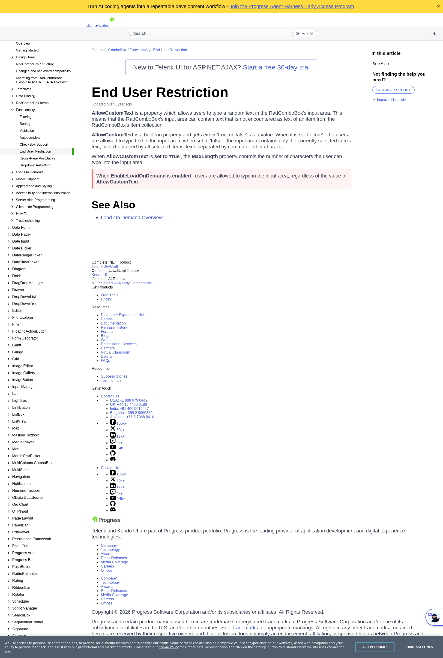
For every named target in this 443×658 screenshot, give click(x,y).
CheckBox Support (34, 144)
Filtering (25, 117)
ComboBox (117, 50)
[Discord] (113, 460)
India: (129, 409)
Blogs (105, 336)
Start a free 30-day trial (276, 67)
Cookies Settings (418, 647)
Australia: (132, 417)
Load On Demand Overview (132, 217)
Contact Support (393, 90)
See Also (113, 205)
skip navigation (98, 25)
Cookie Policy (169, 647)
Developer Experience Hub (123, 315)
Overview (23, 43)
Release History (114, 327)
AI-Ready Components (133, 283)
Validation (27, 130)
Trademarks (245, 628)
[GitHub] (113, 455)
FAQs (105, 361)
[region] (221, 647)
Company (109, 545)
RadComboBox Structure (35, 64)
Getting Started (27, 50)
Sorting (25, 124)
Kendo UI (99, 275)
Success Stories (114, 376)
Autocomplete (30, 137)
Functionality (139, 50)
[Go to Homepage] (112, 25)
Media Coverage (114, 562)
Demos (107, 319)
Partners (108, 348)
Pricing (106, 299)
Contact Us (110, 396)
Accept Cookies (375, 647)
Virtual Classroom (115, 352)
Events (106, 356)
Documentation (113, 323)
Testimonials (111, 380)
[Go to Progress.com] (107, 522)
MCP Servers (103, 283)
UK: (128, 404)
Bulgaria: (131, 413)
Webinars (109, 340)
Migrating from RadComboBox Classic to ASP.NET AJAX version (41, 80)
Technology (110, 550)
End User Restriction (35, 151)
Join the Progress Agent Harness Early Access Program (292, 6)
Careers (107, 566)
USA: (128, 400)
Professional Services (119, 344)
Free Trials (109, 295)
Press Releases (114, 558)
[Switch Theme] (434, 33)
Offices (106, 570)
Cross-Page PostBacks (37, 158)
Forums (107, 332)
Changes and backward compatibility (43, 71)
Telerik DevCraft (105, 266)
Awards (107, 554)
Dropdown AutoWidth (35, 165)
